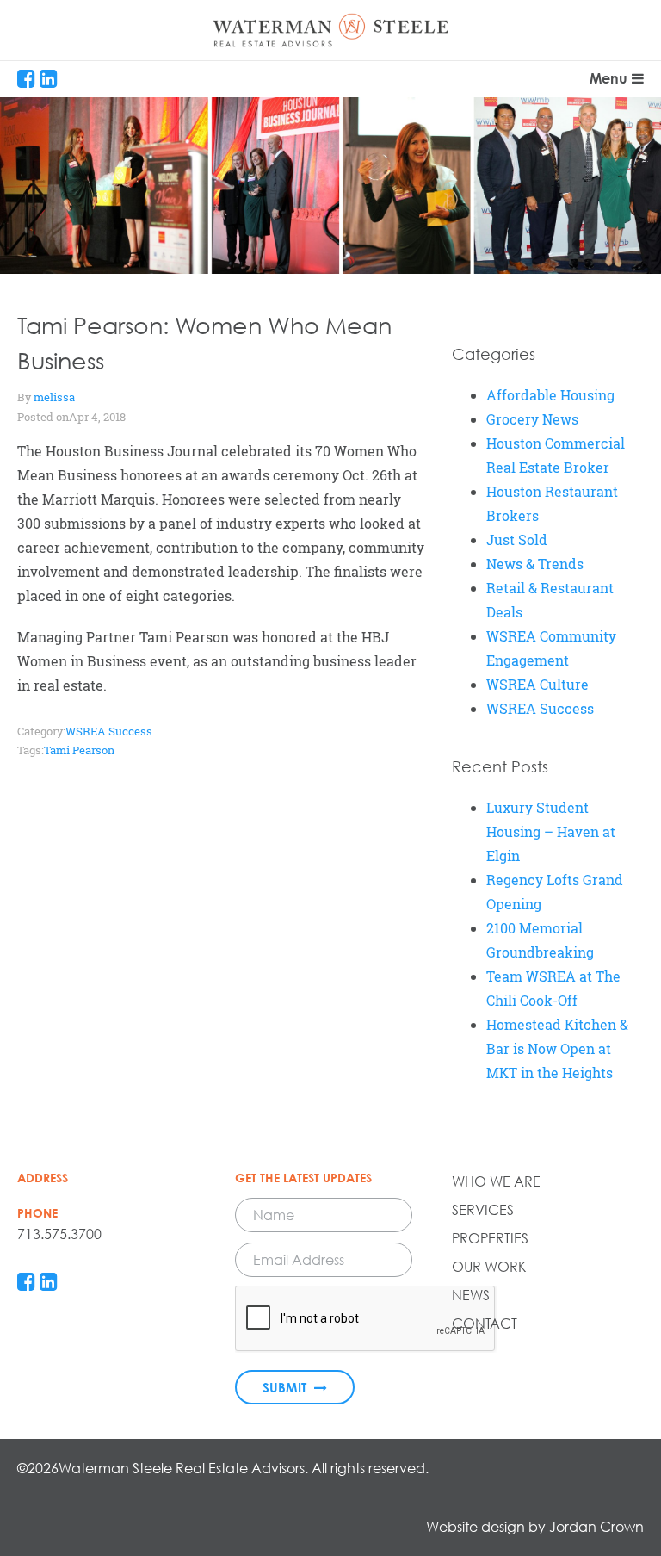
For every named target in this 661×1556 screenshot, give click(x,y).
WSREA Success (108, 731)
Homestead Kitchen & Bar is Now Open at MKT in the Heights (557, 1048)
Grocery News (532, 419)
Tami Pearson (79, 750)
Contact (484, 1323)
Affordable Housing (550, 395)
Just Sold (516, 539)
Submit (286, 1387)
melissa (54, 397)
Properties (490, 1238)
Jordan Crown (596, 1526)
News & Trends (535, 564)
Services (483, 1209)
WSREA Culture (537, 684)
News (471, 1295)
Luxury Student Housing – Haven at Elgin (550, 831)
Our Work (489, 1266)
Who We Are (496, 1181)
